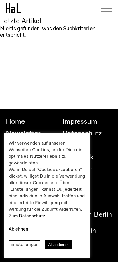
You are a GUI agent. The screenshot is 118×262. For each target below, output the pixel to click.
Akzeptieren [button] (58, 245)
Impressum (79, 121)
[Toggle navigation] (109, 8)
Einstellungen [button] (24, 244)
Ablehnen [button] (18, 229)
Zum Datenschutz (27, 215)
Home (15, 121)
